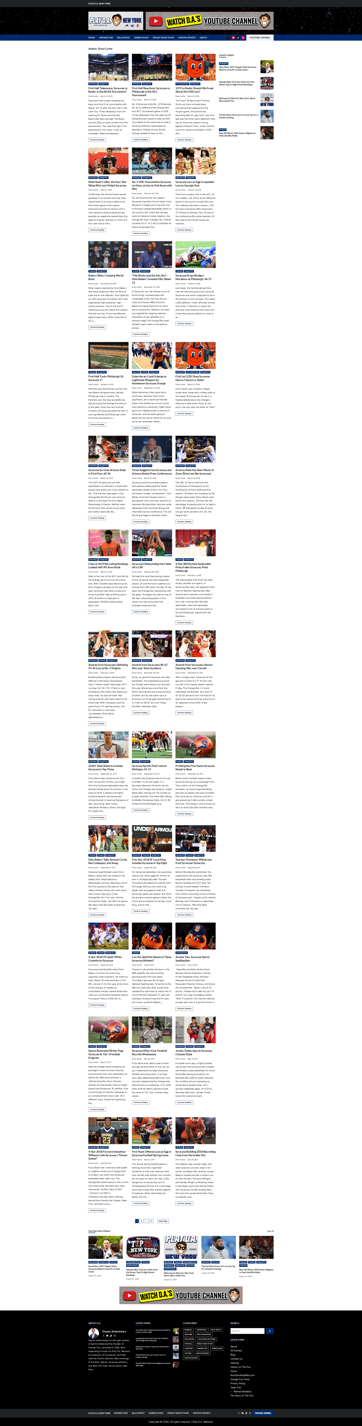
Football (92, 271)
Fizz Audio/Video (182, 84)
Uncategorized (181, 953)
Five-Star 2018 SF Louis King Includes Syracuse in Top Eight (149, 861)
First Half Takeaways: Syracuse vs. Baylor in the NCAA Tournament (108, 89)
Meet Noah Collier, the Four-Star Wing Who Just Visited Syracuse (107, 183)
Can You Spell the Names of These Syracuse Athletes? (151, 958)
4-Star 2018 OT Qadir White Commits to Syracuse (105, 958)
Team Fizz (235, 1387)
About (233, 1346)
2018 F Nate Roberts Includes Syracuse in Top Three (105, 767)
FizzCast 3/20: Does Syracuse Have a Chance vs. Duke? (192, 378)
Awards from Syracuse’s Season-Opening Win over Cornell (194, 666)
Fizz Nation (189, 1339)
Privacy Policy (238, 1383)
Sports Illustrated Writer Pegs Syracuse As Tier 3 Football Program (105, 1054)
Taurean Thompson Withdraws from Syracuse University (193, 861)
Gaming (234, 1362)
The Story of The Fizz (242, 1395)
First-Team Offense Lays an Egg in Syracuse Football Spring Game (151, 1153)
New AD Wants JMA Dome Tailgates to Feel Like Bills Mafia (237, 134)
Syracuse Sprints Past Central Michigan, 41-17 (149, 767)
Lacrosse (189, 1348)
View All (270, 1231)
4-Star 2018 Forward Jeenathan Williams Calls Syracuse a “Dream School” (107, 1155)
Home (233, 1371)
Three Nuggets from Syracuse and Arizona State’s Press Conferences (152, 471)
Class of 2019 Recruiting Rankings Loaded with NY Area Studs (108, 565)
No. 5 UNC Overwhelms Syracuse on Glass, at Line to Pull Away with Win (152, 185)
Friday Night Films (133, 1262)
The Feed (113, 1262)
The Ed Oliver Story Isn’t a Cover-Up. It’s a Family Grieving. (219, 1267)
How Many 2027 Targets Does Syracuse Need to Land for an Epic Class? (237, 68)
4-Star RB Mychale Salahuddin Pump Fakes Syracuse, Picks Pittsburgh (193, 567)
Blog (232, 1354)
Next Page (163, 1221)
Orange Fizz (103, 84)
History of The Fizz (240, 1367)
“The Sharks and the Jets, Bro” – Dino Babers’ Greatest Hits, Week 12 (151, 279)
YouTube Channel (263, 1413)
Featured (136, 372)
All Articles (236, 1350)
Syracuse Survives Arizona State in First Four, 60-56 (107, 471)
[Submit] (270, 1331)
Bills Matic (168, 1262)
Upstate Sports (132, 1265)
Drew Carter (93, 96)
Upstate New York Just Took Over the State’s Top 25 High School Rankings (236, 83)
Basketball (93, 84)
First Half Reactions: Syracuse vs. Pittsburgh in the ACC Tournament (151, 91)
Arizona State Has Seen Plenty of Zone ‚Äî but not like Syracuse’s (194, 471)
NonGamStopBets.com (242, 1375)
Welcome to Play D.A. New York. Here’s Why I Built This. (179, 1274)
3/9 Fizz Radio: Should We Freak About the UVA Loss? (194, 89)
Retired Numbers (242, 1391)
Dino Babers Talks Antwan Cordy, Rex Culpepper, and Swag (107, 861)
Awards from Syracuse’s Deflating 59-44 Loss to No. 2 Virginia (108, 666)
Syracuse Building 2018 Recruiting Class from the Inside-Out (195, 1153)
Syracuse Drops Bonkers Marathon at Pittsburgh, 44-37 (193, 277)
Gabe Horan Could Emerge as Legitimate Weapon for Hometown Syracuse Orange (149, 380)
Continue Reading (97, 140)
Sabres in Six (180, 1265)
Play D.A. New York (99, 3)
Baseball (188, 1330)
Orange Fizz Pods (239, 1379)
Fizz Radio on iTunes (207, 1339)
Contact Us (236, 1358)
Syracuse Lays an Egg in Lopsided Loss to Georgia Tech (194, 183)
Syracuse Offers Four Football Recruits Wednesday (149, 1052)
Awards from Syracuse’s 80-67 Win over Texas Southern (150, 666)
